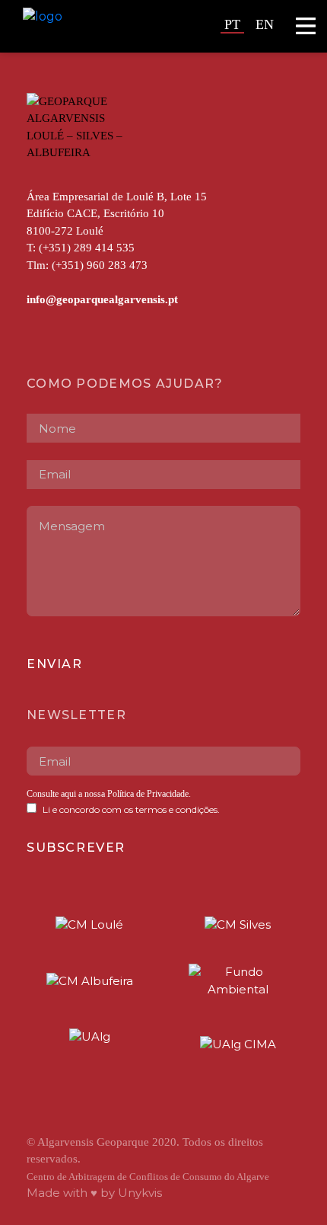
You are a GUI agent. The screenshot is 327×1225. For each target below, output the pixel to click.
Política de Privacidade (147, 793)
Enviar (55, 664)
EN (265, 24)
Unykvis (140, 1192)
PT (232, 24)
